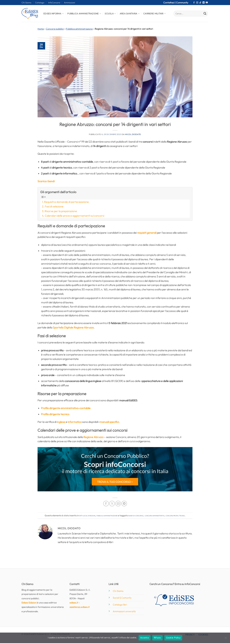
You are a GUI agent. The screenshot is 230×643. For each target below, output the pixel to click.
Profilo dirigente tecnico (55, 414)
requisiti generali (146, 232)
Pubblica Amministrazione (83, 13)
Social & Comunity (122, 597)
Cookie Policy (173, 637)
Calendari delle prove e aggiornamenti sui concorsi (74, 215)
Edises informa (52, 13)
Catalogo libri (120, 604)
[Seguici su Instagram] (197, 3)
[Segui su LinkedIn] (204, 3)
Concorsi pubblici (55, 28)
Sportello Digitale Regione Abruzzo (73, 327)
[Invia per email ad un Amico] (118, 503)
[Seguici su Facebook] (194, 3)
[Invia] (205, 13)
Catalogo (39, 2)
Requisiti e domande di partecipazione (66, 202)
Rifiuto (157, 637)
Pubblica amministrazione (79, 28)
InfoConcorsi (54, 2)
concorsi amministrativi (154, 515)
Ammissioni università (124, 611)
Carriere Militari (153, 13)
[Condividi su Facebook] (106, 503)
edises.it (74, 602)
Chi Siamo (26, 2)
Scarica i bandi (46, 181)
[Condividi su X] (112, 503)
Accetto (144, 637)
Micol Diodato (133, 134)
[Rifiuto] (225, 638)
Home (41, 28)
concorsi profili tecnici (175, 515)
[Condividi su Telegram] (124, 503)
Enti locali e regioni (87, 515)
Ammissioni (69, 2)
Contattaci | (169, 2)
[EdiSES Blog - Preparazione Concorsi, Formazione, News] (30, 13)
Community (182, 2)
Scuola (109, 13)
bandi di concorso (135, 515)
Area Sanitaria (128, 13)
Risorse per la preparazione (61, 211)
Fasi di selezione (54, 206)
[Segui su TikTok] (200, 3)
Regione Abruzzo (94, 437)
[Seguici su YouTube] (207, 3)
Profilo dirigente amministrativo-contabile (66, 408)
